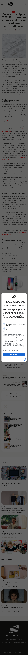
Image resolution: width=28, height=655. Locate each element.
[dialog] (14, 327)
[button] (14, 332)
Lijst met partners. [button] (11, 341)
